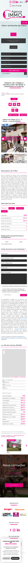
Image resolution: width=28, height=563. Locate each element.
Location (13, 47)
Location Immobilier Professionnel (13, 40)
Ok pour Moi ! (15, 558)
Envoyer (23, 295)
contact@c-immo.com (14, 476)
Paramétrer (6, 558)
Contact (14, 485)
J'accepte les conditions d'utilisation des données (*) (14, 286)
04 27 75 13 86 (14, 473)
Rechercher (14, 70)
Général (4, 208)
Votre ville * (4, 267)
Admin (22, 553)
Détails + (12, 208)
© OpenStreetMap (22, 376)
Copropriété (20, 208)
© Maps (16, 376)
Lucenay (7, 92)
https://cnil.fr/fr (23, 319)
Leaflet (12, 376)
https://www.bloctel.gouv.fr (21, 328)
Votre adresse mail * (7, 258)
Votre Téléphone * (7, 263)
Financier (4, 211)
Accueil (2, 92)
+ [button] (4, 351)
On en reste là (14, 540)
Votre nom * (5, 253)
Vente (13, 34)
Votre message (6, 272)
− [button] (4, 353)
